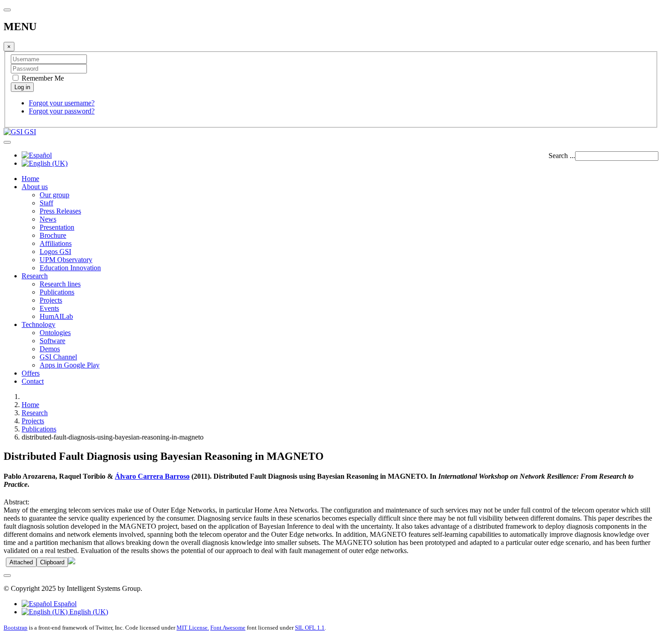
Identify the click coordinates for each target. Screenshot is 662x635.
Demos (50, 349)
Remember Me (42, 78)
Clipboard (52, 562)
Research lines (60, 284)
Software (52, 341)
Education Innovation (70, 268)
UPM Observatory (66, 259)
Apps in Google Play (70, 365)
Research (35, 276)
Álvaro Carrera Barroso (152, 476)
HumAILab (56, 316)
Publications (57, 292)
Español (64, 604)
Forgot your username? (62, 103)
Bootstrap (15, 627)
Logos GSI (55, 251)
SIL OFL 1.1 (310, 627)
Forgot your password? (62, 111)
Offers (31, 373)
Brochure (53, 235)
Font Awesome (227, 627)
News (48, 219)
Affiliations (56, 243)
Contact (33, 381)
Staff (46, 203)
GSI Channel (58, 357)
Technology (38, 324)
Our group (54, 195)
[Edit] (71, 562)
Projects (51, 300)
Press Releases (60, 211)
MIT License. (193, 627)
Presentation (57, 227)
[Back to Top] (7, 575)
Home (30, 178)
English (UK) (88, 612)
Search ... (562, 155)
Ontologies (55, 332)
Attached (21, 562)
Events (49, 308)
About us (35, 186)
